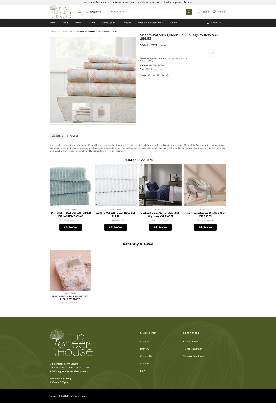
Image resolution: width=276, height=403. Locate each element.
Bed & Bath (68, 31)
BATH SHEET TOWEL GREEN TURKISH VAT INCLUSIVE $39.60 (70, 214)
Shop (60, 31)
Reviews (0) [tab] (72, 135)
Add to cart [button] (70, 227)
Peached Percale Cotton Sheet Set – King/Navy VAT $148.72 (160, 214)
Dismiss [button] (188, 2)
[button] (80, 12)
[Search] (189, 12)
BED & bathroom (155, 69)
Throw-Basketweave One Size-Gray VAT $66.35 (205, 214)
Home (53, 31)
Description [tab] (57, 135)
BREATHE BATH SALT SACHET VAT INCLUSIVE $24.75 (70, 298)
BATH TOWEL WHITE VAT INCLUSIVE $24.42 (115, 214)
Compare (159, 58)
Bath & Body (70, 293)
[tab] (57, 136)
